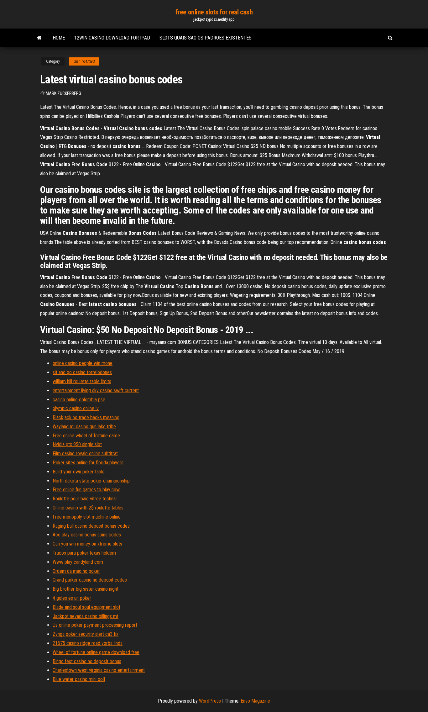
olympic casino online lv (76, 408)
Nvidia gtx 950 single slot (77, 444)
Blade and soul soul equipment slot (86, 607)
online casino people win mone (82, 363)
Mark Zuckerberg (63, 93)
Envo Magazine (255, 701)
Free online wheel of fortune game (86, 436)
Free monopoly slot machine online (87, 517)
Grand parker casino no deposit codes (90, 580)
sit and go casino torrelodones (82, 372)
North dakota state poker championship (91, 481)
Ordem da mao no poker (76, 571)
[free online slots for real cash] (39, 38)
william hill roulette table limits (82, 381)
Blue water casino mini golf (79, 679)
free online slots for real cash (214, 12)
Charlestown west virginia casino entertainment (99, 670)
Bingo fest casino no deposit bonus (87, 661)
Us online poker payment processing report (95, 625)
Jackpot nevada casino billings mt (85, 616)
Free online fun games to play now (86, 490)
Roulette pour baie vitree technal (85, 499)
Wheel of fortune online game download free (96, 652)
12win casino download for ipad (112, 38)
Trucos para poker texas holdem (84, 553)
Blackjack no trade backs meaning (86, 417)
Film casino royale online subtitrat (85, 453)
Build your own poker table (79, 472)
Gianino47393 (84, 61)
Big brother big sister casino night (85, 589)
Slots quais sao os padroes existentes (205, 38)
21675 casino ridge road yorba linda (88, 643)
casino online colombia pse (79, 400)
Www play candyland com (78, 562)
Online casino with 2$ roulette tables (88, 508)
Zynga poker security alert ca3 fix (85, 634)
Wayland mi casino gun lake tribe (84, 427)
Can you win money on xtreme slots (87, 544)
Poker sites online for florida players (88, 463)
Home (59, 38)
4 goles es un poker (72, 598)
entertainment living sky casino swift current (96, 390)
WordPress (210, 701)
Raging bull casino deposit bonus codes (91, 526)
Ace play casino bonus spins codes (87, 535)
